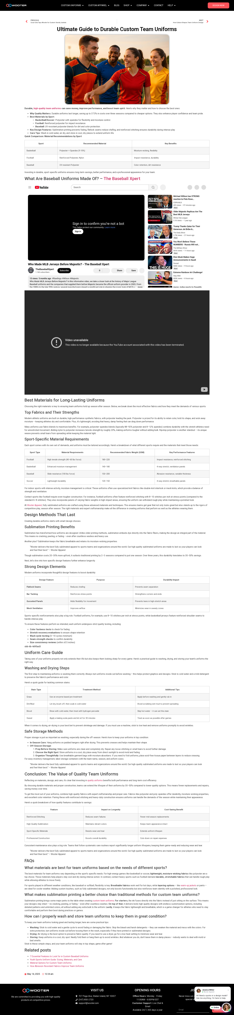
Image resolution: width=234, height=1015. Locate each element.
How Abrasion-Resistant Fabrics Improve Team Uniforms (57, 966)
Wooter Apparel (34, 505)
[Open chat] (226, 1007)
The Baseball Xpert (122, 178)
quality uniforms (95, 780)
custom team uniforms (103, 900)
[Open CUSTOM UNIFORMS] (83, 5)
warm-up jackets (188, 885)
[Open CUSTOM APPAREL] (109, 5)
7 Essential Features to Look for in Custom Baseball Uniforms (59, 956)
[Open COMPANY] (148, 5)
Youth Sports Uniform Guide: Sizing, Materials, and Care (56, 959)
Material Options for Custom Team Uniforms (51, 963)
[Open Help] (175, 5)
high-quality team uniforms (47, 108)
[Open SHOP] (131, 5)
